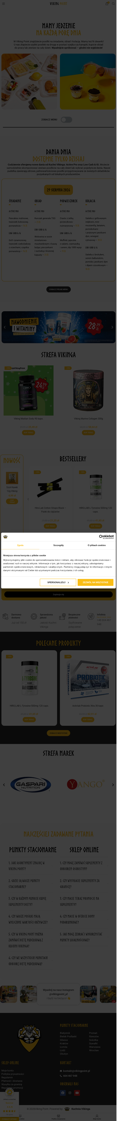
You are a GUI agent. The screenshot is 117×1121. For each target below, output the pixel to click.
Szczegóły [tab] (58, 545)
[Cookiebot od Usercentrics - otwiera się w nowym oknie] (101, 537)
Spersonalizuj (56, 582)
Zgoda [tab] (20, 545)
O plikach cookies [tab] (97, 545)
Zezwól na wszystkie (95, 582)
